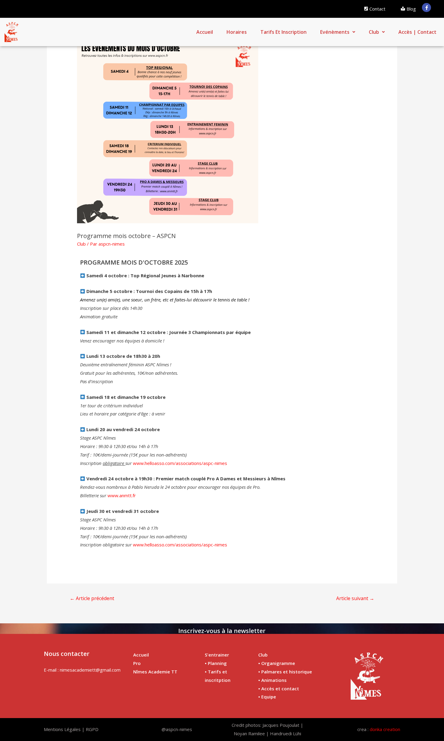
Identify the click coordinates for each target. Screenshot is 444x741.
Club (374, 32)
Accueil (204, 32)
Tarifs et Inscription (283, 32)
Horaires (237, 32)
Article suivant (355, 598)
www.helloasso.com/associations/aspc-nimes (180, 463)
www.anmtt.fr (122, 495)
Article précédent (92, 598)
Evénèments (334, 32)
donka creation (385, 729)
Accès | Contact (417, 32)
